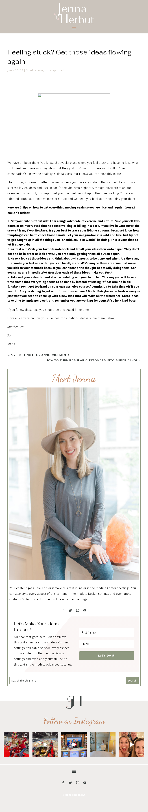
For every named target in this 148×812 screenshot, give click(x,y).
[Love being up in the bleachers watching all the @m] (45, 744)
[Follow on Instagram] (77, 610)
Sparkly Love (34, 70)
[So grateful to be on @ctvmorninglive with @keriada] (74, 744)
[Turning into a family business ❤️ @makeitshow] (16, 744)
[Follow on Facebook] (63, 610)
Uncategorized (54, 70)
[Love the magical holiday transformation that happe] (131, 744)
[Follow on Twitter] (70, 610)
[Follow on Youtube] (85, 610)
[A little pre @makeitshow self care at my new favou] (103, 744)
